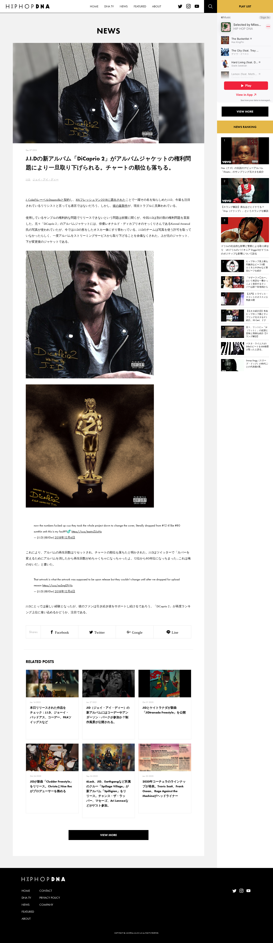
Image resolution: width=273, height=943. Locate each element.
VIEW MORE (108, 835)
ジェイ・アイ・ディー (46, 179)
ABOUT (156, 6)
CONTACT (45, 891)
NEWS (124, 6)
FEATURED (140, 6)
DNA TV (109, 6)
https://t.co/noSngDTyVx (57, 585)
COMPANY (46, 905)
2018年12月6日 (65, 537)
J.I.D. (28, 179)
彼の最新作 (120, 206)
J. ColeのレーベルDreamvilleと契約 (48, 200)
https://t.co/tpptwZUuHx (87, 531)
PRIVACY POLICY (49, 898)
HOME (94, 6)
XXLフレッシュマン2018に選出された (101, 200)
